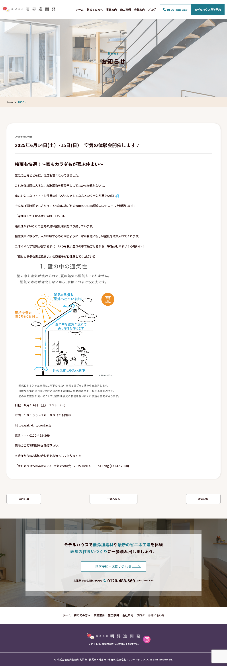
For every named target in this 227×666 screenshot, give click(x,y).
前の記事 (23, 499)
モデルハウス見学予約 (207, 9)
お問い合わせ (156, 615)
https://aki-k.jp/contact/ (33, 425)
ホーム (80, 9)
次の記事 (203, 499)
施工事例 (125, 9)
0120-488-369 (177, 9)
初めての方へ (95, 9)
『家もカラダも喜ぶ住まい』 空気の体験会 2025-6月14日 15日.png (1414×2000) (72, 466)
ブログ (152, 9)
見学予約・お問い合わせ (113, 566)
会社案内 (139, 9)
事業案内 (111, 9)
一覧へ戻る (113, 499)
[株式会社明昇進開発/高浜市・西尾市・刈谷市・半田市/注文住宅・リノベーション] (113, 635)
